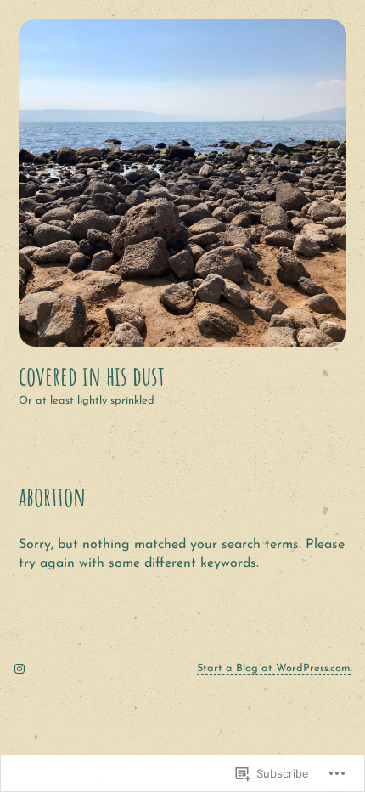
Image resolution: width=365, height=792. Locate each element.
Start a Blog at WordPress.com (274, 668)
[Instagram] (19, 669)
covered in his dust (92, 376)
